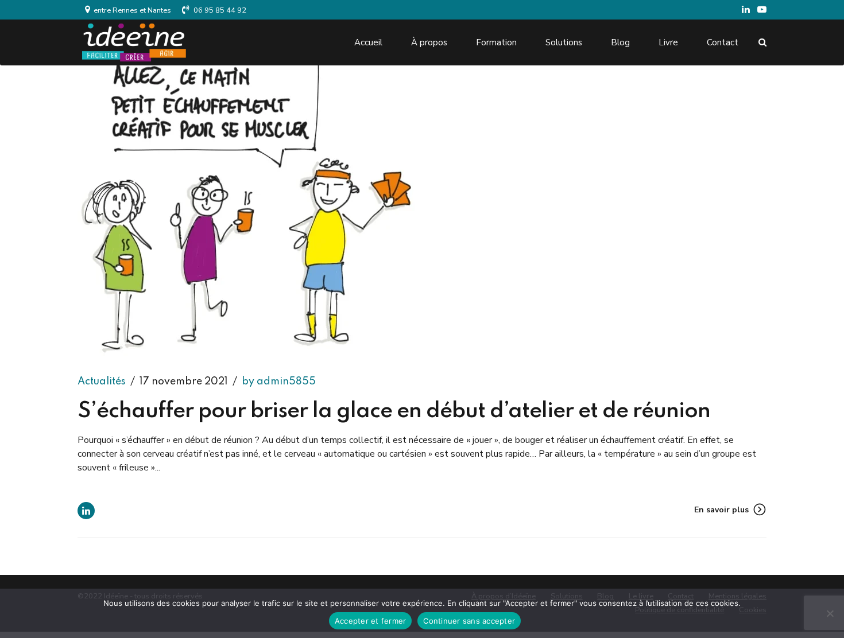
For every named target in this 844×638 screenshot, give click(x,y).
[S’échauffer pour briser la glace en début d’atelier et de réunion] (422, 205)
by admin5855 (279, 381)
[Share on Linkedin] (86, 510)
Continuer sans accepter (469, 620)
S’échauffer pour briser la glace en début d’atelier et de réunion (394, 411)
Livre (668, 42)
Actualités (102, 381)
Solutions (563, 42)
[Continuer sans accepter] (829, 613)
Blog (620, 42)
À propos (429, 42)
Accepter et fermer (370, 620)
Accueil (368, 42)
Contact (722, 42)
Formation (496, 42)
